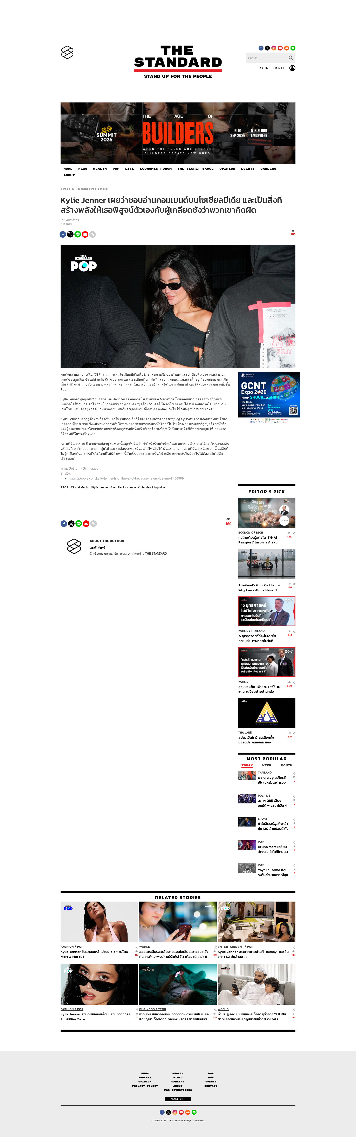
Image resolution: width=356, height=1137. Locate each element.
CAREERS (268, 168)
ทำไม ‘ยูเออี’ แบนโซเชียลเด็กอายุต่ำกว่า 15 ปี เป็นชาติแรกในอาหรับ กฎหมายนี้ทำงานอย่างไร (252, 1016)
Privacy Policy (145, 1086)
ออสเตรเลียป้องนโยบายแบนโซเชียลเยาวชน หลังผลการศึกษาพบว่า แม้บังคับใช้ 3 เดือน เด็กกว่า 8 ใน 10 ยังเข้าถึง (173, 954)
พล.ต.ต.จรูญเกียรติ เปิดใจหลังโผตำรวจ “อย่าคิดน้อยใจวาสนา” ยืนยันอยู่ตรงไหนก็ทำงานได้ (274, 779)
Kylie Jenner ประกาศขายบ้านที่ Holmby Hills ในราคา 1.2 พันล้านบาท (253, 954)
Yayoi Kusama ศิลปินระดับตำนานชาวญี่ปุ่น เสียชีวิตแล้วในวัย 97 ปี (273, 872)
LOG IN (263, 68)
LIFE (129, 168)
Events (211, 1082)
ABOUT (69, 175)
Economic (245, 532)
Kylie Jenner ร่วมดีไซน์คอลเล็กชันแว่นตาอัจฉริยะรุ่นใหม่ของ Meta (96, 1016)
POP (115, 168)
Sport (262, 818)
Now (211, 1077)
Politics (264, 795)
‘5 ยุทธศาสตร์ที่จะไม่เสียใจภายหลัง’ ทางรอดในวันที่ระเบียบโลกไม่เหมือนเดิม (257, 638)
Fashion (67, 946)
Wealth (178, 1073)
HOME (68, 168)
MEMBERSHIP (178, 1098)
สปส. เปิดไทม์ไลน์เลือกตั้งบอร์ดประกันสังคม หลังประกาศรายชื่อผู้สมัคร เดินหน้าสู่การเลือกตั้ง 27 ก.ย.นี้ (257, 739)
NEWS (82, 168)
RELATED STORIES (178, 897)
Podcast (144, 1077)
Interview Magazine (152, 487)
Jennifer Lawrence (124, 487)
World (243, 631)
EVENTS (248, 168)
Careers (177, 1082)
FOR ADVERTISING (178, 1090)
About (178, 1086)
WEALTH (100, 168)
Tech (259, 532)
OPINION (227, 168)
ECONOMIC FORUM (156, 168)
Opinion (144, 1082)
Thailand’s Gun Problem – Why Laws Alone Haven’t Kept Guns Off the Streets (259, 587)
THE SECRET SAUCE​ (195, 168)
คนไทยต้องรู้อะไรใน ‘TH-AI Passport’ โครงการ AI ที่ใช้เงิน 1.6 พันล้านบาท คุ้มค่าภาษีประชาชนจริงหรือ (259, 539)
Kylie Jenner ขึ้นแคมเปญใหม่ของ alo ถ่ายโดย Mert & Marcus (94, 954)
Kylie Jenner (100, 487)
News (145, 1073)
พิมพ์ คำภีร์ (72, 220)
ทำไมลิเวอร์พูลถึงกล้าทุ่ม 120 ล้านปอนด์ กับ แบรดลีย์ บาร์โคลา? (273, 826)
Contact (210, 1086)
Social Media (80, 487)
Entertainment (79, 189)
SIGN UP (279, 68)
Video (178, 1077)
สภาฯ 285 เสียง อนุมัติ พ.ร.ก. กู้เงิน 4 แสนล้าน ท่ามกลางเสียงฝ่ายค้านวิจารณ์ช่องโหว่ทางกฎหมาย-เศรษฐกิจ (273, 803)
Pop (211, 1073)
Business (147, 1009)
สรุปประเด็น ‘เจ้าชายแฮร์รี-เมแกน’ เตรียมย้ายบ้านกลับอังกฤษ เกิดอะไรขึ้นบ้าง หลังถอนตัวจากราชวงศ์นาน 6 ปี (259, 689)
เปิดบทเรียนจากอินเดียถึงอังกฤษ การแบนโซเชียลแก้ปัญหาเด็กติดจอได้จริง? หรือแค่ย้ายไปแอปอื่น (174, 1016)
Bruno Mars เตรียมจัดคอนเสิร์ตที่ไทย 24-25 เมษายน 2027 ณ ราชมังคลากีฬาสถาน (274, 849)
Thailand (258, 631)
